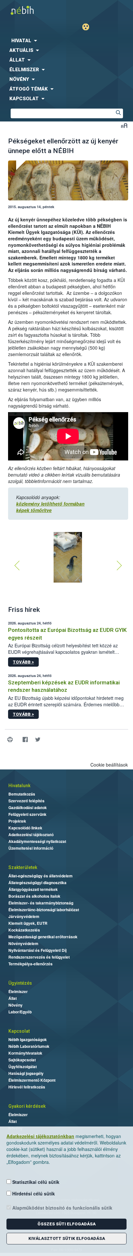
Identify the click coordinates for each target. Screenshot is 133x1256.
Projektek (17, 821)
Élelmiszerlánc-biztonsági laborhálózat (43, 910)
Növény (15, 1005)
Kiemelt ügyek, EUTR (27, 923)
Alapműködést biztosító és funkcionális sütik (61, 1207)
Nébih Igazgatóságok (27, 1039)
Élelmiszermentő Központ (32, 1080)
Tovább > (23, 662)
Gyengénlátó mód (88, 27)
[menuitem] (66, 40)
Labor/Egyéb (20, 1012)
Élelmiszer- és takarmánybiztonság (40, 903)
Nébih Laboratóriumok (28, 1046)
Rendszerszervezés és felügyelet (39, 957)
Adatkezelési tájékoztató (31, 834)
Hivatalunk (19, 785)
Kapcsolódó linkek (25, 828)
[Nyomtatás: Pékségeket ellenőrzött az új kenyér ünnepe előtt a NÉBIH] (10, 739)
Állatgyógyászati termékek (33, 889)
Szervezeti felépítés (26, 801)
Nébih (33, 10)
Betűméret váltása (124, 125)
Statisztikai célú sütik (35, 1182)
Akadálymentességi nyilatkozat (37, 841)
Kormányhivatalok (25, 1053)
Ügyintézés (20, 983)
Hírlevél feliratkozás (26, 1087)
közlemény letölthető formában (50, 503)
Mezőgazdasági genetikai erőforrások (42, 937)
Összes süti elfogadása (66, 1224)
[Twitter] (38, 739)
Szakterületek (22, 867)
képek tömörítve (34, 510)
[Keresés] (118, 113)
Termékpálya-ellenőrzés (30, 964)
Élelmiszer (18, 991)
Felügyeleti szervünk (27, 814)
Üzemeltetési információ (30, 848)
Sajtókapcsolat (22, 1060)
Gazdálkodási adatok (27, 807)
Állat (12, 998)
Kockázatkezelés (24, 930)
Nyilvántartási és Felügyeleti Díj (37, 950)
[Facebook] (25, 739)
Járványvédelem (23, 916)
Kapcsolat (19, 1031)
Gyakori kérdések (27, 1106)
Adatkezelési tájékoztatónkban (40, 1136)
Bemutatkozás (21, 794)
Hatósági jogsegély (26, 1073)
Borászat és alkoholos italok (34, 896)
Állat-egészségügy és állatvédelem (40, 876)
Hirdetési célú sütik (33, 1193)
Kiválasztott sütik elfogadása (66, 1238)
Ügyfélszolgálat (22, 1066)
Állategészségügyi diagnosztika (37, 882)
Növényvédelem (23, 943)
